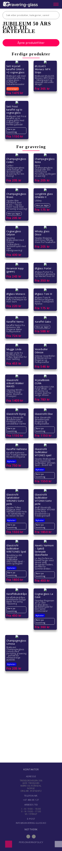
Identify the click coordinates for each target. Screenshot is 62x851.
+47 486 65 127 (31, 799)
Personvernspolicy (31, 842)
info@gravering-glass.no (31, 823)
